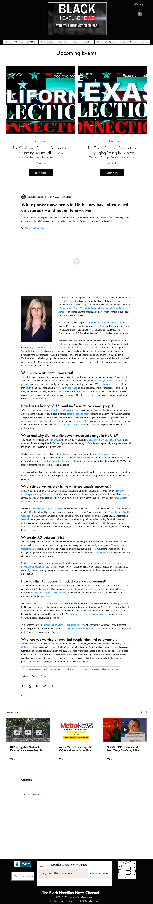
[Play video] (76, 261)
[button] (140, 13)
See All (144, 712)
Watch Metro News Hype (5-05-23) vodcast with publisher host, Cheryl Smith (76, 749)
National (25, 676)
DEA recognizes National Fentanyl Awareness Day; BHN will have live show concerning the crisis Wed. (28, 749)
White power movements (34, 668)
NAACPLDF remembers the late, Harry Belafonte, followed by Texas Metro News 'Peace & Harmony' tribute (125, 749)
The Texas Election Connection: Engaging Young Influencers (112, 150)
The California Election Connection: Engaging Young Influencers (41, 150)
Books (43, 676)
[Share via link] (44, 686)
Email (40, 867)
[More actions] (130, 197)
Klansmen (72, 668)
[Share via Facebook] (22, 686)
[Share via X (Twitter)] (30, 686)
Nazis (84, 668)
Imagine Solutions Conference (105, 668)
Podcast (35, 676)
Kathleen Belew (56, 668)
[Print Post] (52, 686)
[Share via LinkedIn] (37, 686)
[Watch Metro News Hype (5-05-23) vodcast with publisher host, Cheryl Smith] (76, 730)
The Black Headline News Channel (51, 892)
